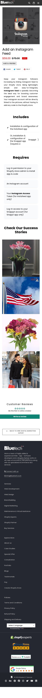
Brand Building (9, 500)
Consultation (9, 560)
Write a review (19, 416)
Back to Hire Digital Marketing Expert (22, 432)
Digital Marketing (11, 506)
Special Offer (9, 554)
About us (8, 543)
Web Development (11, 489)
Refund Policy (9, 614)
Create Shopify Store (12, 588)
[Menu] (38, 3)
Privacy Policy (9, 608)
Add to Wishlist (9, 63)
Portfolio (7, 565)
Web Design (9, 494)
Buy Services (9, 528)
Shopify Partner (24, 458)
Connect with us (12, 471)
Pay (5, 582)
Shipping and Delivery (12, 619)
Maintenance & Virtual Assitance (17, 511)
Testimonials (9, 576)
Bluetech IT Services (25, 677)
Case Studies (9, 548)
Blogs (6, 571)
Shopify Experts (10, 517)
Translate (28, 628)
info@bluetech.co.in (13, 476)
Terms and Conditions (13, 602)
